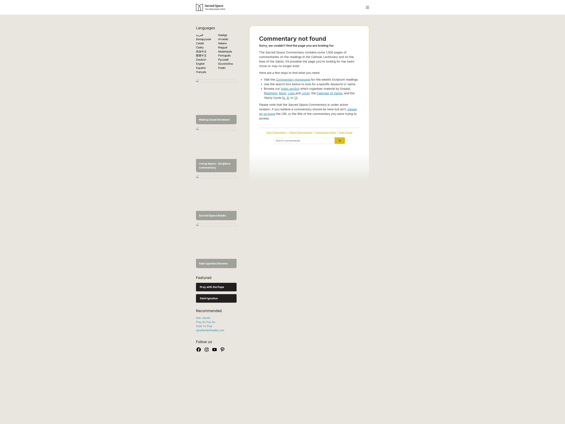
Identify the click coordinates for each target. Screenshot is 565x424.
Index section (290, 88)
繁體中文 (201, 55)
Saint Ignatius (209, 298)
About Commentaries (301, 132)
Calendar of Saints (329, 93)
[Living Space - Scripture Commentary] (216, 149)
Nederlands (225, 51)
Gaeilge (222, 35)
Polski (221, 67)
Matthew (271, 93)
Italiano (222, 43)
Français (201, 72)
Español (201, 67)
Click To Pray (204, 326)
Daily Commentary (276, 132)
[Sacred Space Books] (216, 197)
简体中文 (201, 51)
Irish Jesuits (203, 317)
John (305, 93)
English (200, 63)
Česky (200, 47)
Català (200, 43)
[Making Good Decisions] (216, 101)
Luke (291, 93)
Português (224, 55)
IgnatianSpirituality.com (210, 330)
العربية (199, 35)
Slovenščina (225, 63)
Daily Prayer (345, 132)
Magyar (222, 47)
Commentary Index (325, 132)
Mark (282, 93)
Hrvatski (223, 39)
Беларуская (203, 39)
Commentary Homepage (293, 79)
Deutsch (201, 59)
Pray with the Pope (212, 287)
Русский (223, 59)
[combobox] (304, 140)
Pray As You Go (205, 322)
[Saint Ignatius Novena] (216, 245)
